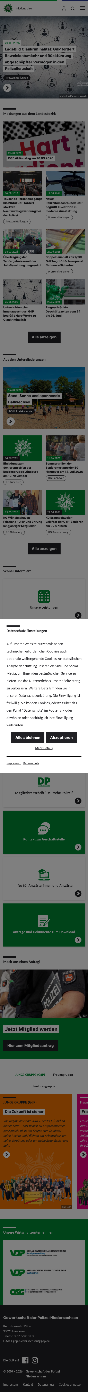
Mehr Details (44, 748)
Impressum (14, 763)
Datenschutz (31, 763)
